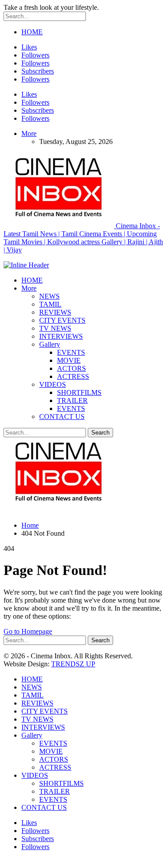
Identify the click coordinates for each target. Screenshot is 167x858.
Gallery (49, 344)
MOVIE (69, 360)
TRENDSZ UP (73, 664)
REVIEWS (55, 312)
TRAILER (72, 400)
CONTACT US (62, 416)
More (29, 133)
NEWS (49, 296)
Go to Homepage (28, 631)
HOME (32, 32)
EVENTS (71, 352)
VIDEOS (52, 384)
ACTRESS (73, 376)
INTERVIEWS (61, 336)
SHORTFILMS (79, 392)
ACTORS (71, 368)
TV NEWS (55, 328)
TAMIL (50, 304)
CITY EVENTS (62, 320)
